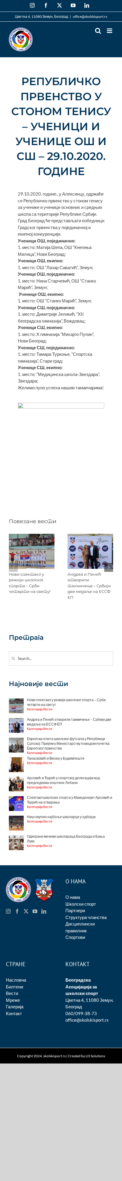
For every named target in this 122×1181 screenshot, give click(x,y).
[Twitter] (26, 911)
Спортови (75, 937)
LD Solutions (95, 1056)
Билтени (14, 986)
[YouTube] (35, 911)
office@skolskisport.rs (90, 16)
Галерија (14, 1006)
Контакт (14, 1013)
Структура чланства (86, 917)
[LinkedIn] (43, 911)
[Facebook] (17, 911)
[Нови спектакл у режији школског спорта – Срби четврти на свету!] (31, 536)
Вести (12, 993)
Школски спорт (80, 904)
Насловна (16, 979)
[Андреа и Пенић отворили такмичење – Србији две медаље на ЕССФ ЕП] (90, 536)
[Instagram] (8, 911)
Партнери (75, 910)
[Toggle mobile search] (98, 31)
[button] (13, 567)
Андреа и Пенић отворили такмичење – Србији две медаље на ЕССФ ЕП (89, 586)
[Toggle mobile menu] (110, 31)
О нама (72, 897)
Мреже (13, 1000)
